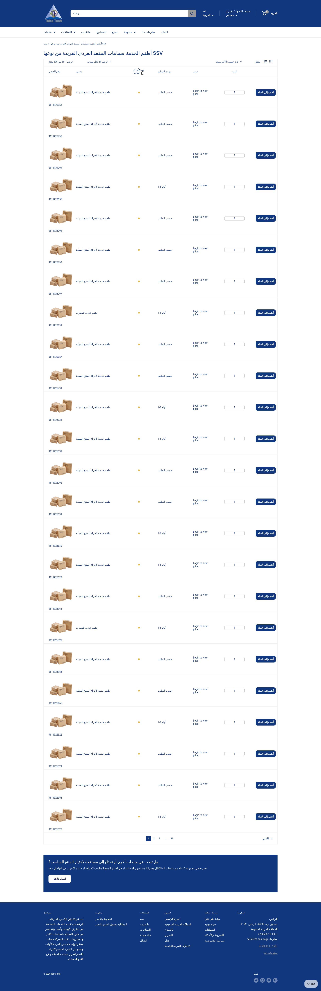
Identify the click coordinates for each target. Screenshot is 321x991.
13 (172, 838)
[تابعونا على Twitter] (256, 980)
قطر (167, 940)
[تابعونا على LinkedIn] (275, 980)
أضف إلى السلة (266, 92)
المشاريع (101, 32)
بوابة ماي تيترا (212, 918)
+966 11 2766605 (268, 946)
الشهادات (210, 929)
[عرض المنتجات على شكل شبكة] (270, 61)
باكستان (169, 929)
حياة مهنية (145, 935)
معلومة (128, 32)
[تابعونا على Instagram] (262, 980)
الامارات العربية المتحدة (177, 946)
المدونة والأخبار (103, 918)
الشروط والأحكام (214, 935)
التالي (265, 838)
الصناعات (66, 32)
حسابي (230, 15)
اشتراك (230, 11)
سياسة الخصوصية (214, 940)
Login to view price (200, 92)
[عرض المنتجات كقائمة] (265, 61)
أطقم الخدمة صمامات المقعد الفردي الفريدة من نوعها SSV (78, 43)
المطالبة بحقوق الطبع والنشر (111, 924)
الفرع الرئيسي (172, 918)
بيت (45, 43)
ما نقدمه (86, 32)
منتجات (47, 32)
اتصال (164, 32)
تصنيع (115, 32)
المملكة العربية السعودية (178, 924)
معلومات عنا (148, 32)
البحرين (169, 935)
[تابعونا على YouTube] (268, 980)
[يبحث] (192, 13)
